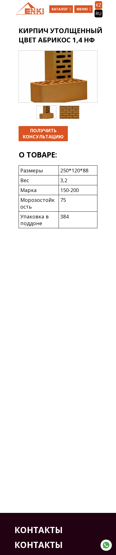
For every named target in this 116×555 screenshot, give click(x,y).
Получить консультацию (43, 133)
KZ (98, 5)
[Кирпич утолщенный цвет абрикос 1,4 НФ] (58, 77)
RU (98, 13)
